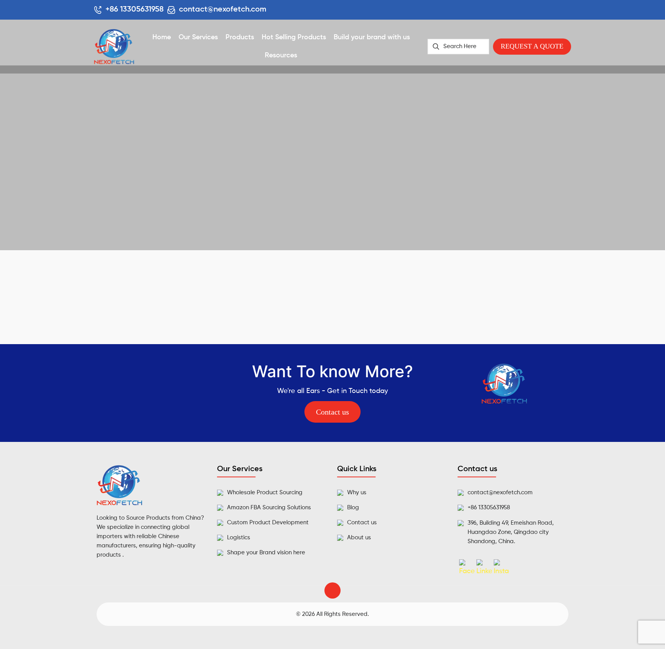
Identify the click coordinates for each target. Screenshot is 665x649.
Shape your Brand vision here (266, 552)
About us (359, 537)
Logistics (238, 537)
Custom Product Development (268, 522)
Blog (353, 507)
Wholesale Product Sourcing (264, 492)
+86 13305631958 (489, 507)
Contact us (362, 522)
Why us (356, 492)
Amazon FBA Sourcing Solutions (269, 507)
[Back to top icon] (332, 590)
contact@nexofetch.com (500, 492)
